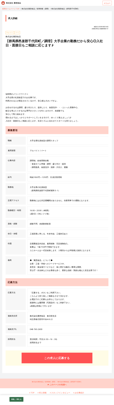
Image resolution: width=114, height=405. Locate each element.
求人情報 (43, 392)
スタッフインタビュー (60, 392)
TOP (32, 392)
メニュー (107, 3)
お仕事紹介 (79, 392)
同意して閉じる (16, 399)
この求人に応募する (57, 358)
